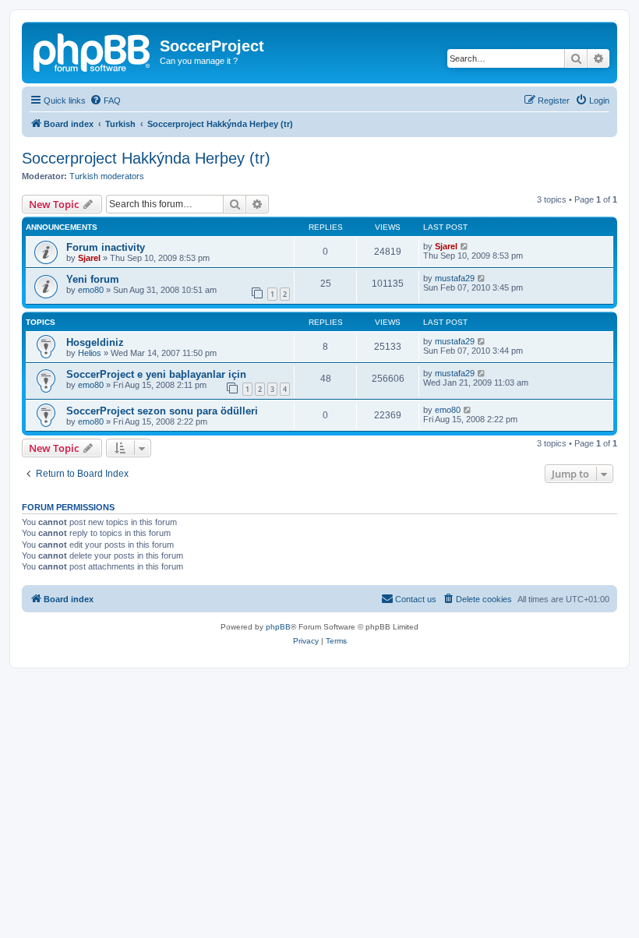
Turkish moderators (106, 176)
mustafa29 (455, 278)
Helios (89, 353)
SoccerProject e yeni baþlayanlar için (156, 374)
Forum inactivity (105, 247)
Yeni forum (92, 279)
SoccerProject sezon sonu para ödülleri (162, 411)
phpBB (278, 626)
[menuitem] (105, 100)
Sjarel (89, 258)
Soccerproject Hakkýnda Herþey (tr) (146, 158)
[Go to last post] (465, 246)
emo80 (91, 289)
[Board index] (93, 51)
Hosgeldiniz (95, 342)
